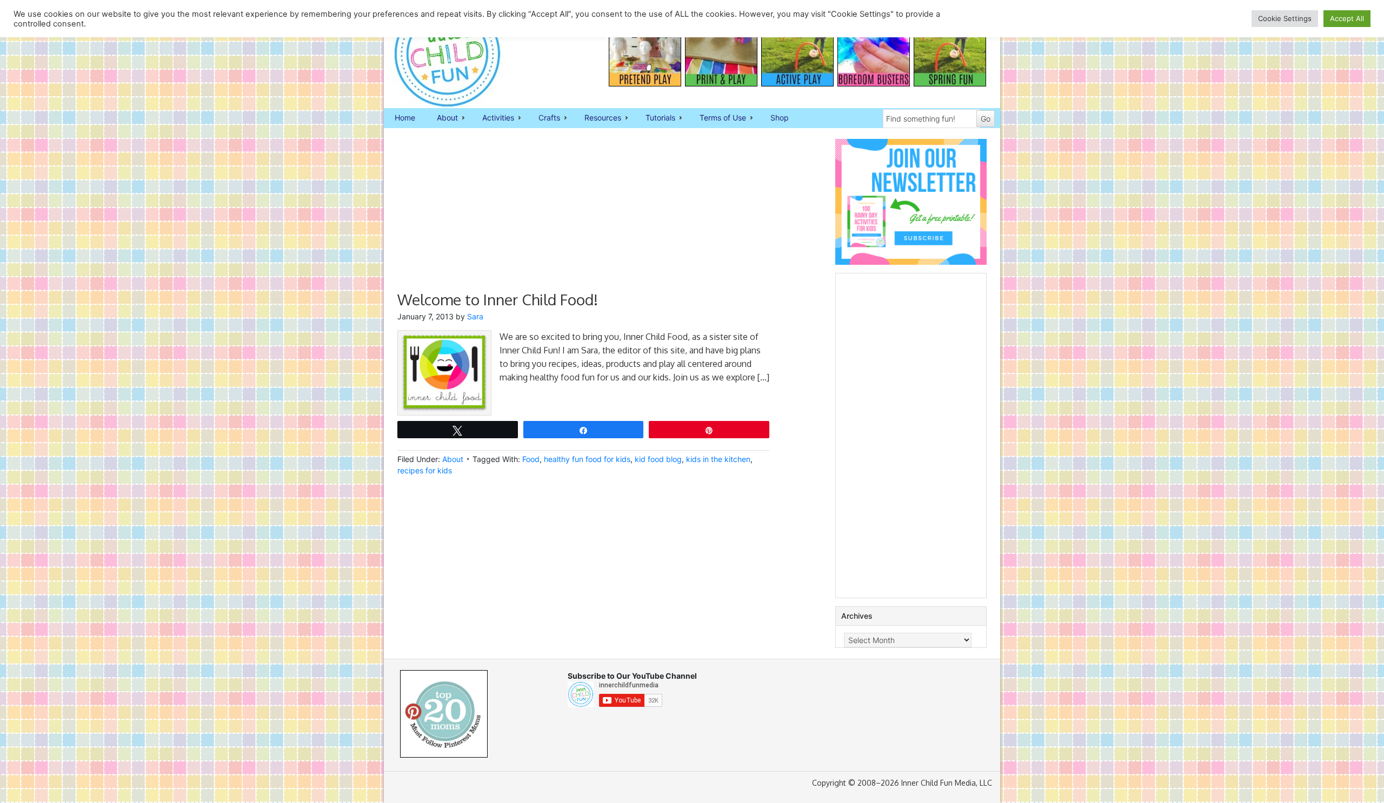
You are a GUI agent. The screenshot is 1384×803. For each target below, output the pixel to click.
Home (405, 117)
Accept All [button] (1347, 18)
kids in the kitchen (718, 459)
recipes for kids (424, 470)
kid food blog (658, 459)
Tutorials (655, 118)
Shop (779, 117)
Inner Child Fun (438, 54)
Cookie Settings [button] (1285, 18)
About (442, 118)
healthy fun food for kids (587, 459)
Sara (475, 316)
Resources (597, 118)
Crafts (544, 118)
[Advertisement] (583, 214)
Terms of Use (717, 118)
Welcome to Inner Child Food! (497, 299)
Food (531, 459)
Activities (492, 118)
